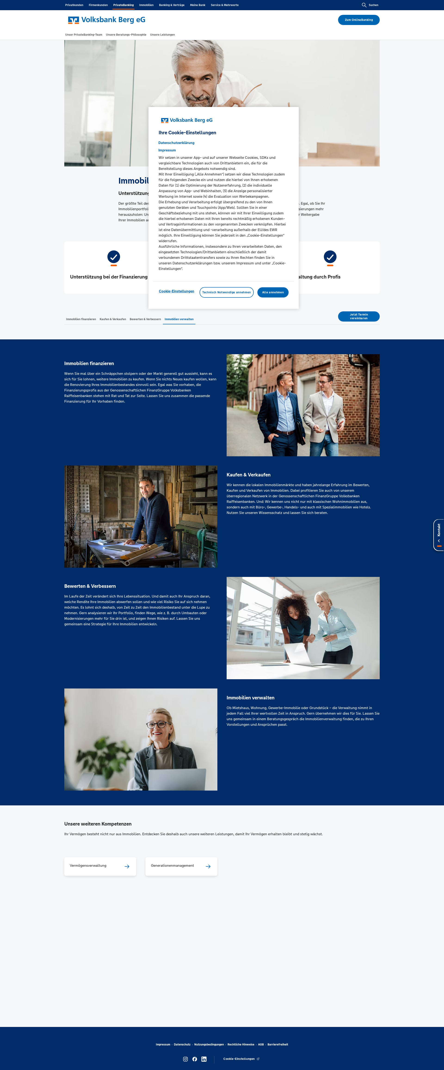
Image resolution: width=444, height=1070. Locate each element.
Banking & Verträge (172, 5)
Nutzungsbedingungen (209, 1044)
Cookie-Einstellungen (176, 291)
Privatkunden (74, 5)
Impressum (163, 1044)
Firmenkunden (98, 5)
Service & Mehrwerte (225, 5)
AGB (261, 1044)
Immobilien (146, 5)
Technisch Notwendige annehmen (226, 292)
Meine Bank (197, 5)
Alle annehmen (273, 292)
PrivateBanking (123, 5)
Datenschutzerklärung (176, 143)
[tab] (83, 34)
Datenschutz (182, 1044)
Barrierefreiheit (278, 1044)
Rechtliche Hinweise (241, 1044)
